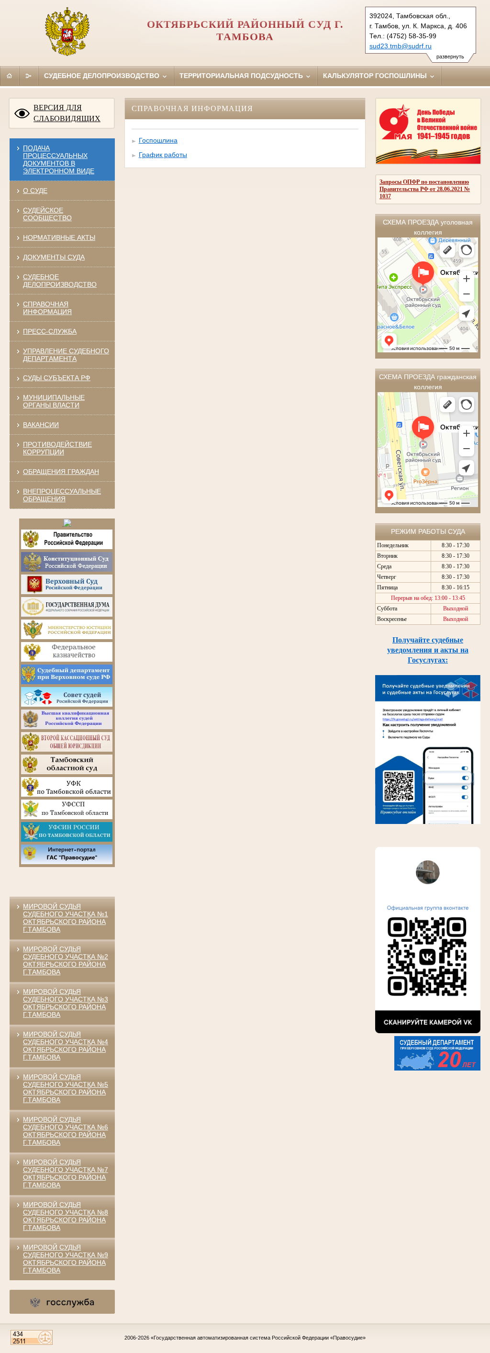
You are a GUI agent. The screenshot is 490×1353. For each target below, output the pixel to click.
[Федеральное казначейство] (66, 659)
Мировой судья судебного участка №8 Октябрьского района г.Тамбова (65, 1216)
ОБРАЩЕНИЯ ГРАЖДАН (61, 471)
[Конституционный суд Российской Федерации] (66, 569)
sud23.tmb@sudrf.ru (400, 46)
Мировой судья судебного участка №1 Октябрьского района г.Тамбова (65, 917)
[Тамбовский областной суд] (66, 772)
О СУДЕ (35, 190)
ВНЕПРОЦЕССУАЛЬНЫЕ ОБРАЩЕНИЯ (62, 495)
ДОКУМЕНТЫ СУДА (54, 257)
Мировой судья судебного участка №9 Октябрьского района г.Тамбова (65, 1258)
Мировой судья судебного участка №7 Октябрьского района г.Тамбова (65, 1173)
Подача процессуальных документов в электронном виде (58, 159)
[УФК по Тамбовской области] (66, 794)
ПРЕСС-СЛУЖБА (50, 331)
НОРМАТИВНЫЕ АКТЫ (59, 237)
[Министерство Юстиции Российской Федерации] (66, 637)
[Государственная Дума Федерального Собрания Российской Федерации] (66, 614)
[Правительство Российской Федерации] (66, 547)
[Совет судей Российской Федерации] (66, 704)
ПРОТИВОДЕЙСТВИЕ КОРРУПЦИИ (57, 448)
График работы (163, 154)
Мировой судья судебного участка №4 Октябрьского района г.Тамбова (65, 1045)
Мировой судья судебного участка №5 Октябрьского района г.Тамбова (65, 1088)
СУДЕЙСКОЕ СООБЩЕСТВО (47, 214)
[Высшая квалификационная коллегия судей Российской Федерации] (66, 727)
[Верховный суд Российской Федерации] (66, 592)
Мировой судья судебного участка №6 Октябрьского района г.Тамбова (65, 1131)
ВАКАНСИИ (41, 424)
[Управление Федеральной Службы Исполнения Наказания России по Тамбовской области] (66, 839)
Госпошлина (158, 140)
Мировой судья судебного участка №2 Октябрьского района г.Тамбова (65, 960)
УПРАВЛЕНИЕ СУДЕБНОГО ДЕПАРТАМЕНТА (66, 354)
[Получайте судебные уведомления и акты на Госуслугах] (427, 821)
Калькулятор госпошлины (376, 75)
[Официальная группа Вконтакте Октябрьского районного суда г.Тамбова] (427, 1031)
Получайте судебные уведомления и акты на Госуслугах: (427, 650)
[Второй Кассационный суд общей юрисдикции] (66, 749)
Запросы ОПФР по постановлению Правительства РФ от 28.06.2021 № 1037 (424, 189)
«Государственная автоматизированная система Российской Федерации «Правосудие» (258, 1338)
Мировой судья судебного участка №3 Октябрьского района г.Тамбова (65, 1003)
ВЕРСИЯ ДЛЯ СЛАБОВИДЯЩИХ (66, 113)
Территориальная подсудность (242, 75)
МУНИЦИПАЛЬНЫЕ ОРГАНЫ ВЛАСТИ (54, 401)
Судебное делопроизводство (102, 75)
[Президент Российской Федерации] (67, 524)
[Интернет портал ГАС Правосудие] (66, 862)
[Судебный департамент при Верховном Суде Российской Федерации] (66, 682)
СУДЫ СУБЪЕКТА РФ (56, 378)
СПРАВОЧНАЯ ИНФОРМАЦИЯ (47, 308)
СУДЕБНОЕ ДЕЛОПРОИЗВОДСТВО (60, 280)
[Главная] (9, 75)
